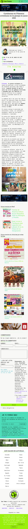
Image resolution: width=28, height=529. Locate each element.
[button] (14, 69)
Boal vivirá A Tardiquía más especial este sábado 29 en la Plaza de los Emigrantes (17, 226)
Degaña (7, 473)
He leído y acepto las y (21, 398)
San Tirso (21, 462)
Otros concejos (21, 483)
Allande (7, 454)
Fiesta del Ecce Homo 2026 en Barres (14, 261)
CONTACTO (11, 508)
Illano (7, 483)
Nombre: (3, 343)
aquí (15, 524)
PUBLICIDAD (19, 508)
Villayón (20, 481)
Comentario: (5, 349)
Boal (5, 59)
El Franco (7, 475)
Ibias (7, 481)
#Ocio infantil (19, 63)
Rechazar (20, 524)
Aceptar (14, 526)
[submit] (24, 1)
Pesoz (20, 457)
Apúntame (22, 424)
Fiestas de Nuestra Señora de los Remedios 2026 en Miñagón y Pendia (18, 213)
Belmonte (7, 457)
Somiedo (21, 465)
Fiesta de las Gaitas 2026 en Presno (13, 317)
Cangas (7, 462)
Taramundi (21, 470)
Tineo (20, 473)
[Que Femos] (6, 1)
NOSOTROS (4, 508)
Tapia (21, 468)
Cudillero (7, 470)
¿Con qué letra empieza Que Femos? (6, 362)
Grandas (7, 478)
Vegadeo (21, 478)
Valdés (21, 475)
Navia (7, 486)
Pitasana (4, 83)
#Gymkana (5, 63)
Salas (20, 460)
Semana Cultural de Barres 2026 (13, 289)
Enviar (14, 405)
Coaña (7, 468)
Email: (17, 343)
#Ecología (11, 63)
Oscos (20, 454)
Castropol (7, 465)
